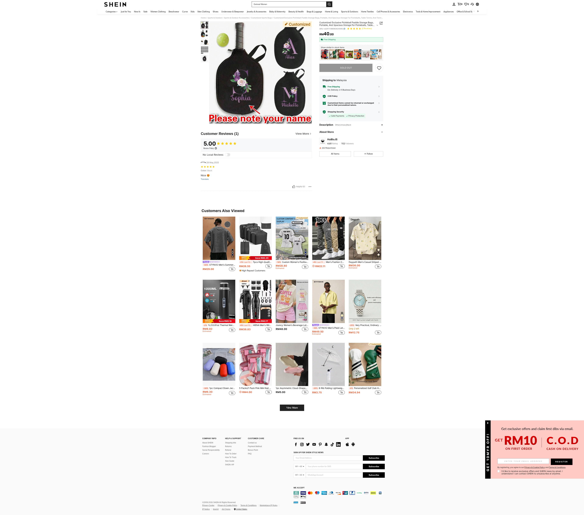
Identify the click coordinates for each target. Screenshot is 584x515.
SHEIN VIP (229, 465)
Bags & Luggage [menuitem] (314, 11)
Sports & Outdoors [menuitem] (349, 11)
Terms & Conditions (248, 505)
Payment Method (255, 446)
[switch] (227, 154)
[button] (472, 4)
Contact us (252, 443)
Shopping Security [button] (336, 112)
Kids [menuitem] (193, 11)
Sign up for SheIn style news (308, 452)
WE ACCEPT (299, 488)
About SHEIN (207, 443)
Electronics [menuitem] (408, 11)
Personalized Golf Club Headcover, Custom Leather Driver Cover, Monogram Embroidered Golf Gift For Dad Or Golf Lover (365, 388)
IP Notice (206, 509)
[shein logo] (115, 4)
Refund (228, 450)
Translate (205, 179)
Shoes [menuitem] (215, 11)
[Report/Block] (310, 186)
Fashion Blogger (209, 446)
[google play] (353, 446)
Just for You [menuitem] (126, 11)
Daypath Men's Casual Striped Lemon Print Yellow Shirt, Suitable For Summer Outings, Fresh (365, 262)
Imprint (216, 509)
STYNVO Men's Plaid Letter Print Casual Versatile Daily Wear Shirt (329, 328)
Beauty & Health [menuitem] (296, 11)
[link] (459, 4)
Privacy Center (208, 505)
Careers (205, 454)
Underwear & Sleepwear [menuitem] (232, 11)
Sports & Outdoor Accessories (236, 18)
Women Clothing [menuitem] (158, 11)
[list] (318, 444)
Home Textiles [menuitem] (367, 11)
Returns (228, 446)
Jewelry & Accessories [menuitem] (256, 11)
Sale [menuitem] (145, 11)
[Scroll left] (474, 11)
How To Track (230, 457)
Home (203, 18)
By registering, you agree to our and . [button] (531, 467)
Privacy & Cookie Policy (227, 505)
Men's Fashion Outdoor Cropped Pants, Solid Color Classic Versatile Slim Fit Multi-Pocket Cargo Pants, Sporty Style (329, 262)
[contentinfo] (339, 494)
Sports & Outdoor (215, 18)
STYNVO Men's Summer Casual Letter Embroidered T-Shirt (219, 265)
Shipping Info (230, 443)
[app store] (347, 446)
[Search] (329, 4)
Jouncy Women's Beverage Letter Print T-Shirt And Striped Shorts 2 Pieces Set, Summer (292, 325)
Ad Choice (226, 509)
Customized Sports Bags (261, 18)
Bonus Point (253, 450)
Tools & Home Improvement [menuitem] (428, 11)
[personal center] (454, 4)
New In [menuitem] (137, 11)
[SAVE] (379, 68)
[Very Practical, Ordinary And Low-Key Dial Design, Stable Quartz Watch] (365, 301)
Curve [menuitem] (185, 11)
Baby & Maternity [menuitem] (277, 11)
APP (347, 439)
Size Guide (229, 461)
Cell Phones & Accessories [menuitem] (388, 11)
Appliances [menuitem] (448, 11)
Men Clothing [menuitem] (204, 11)
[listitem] (324, 54)
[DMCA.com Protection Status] (303, 502)
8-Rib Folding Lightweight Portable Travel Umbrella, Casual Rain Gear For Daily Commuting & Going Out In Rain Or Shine (329, 388)
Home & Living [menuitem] (331, 11)
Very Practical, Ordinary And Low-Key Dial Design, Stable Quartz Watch (365, 325)
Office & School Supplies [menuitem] (467, 11)
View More (292, 407)
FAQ (249, 454)
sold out (346, 67)
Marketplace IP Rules (268, 505)
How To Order (230, 454)
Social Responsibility (211, 450)
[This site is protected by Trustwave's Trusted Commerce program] (296, 502)
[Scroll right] (478, 11)
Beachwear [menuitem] (174, 11)
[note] (255, 258)
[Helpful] (293, 186)
